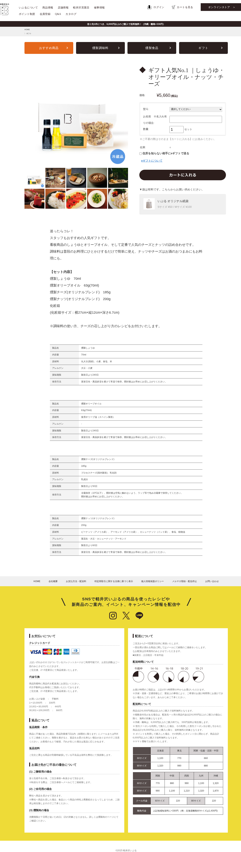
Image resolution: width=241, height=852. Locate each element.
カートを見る (185, 7)
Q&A (58, 14)
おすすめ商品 (49, 48)
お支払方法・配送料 (76, 581)
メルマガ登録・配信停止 (184, 581)
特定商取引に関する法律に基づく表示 (114, 581)
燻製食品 (151, 48)
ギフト (28, 33)
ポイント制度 (27, 14)
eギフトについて (151, 160)
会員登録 (45, 14)
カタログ (71, 14)
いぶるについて (28, 7)
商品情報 (47, 7)
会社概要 (53, 581)
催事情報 (99, 7)
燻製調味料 (100, 48)
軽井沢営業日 (81, 7)
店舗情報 (63, 7)
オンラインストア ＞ (221, 7)
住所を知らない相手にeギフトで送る (165, 153)
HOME (27, 30)
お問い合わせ (212, 581)
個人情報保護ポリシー (152, 581)
